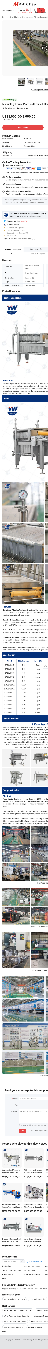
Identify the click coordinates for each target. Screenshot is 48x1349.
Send (22, 1131)
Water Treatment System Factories (16, 1316)
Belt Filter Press (29, 1270)
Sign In (5, 238)
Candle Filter (6, 1274)
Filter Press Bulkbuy (35, 1327)
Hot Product (6, 1266)
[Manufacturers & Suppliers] (24, 4)
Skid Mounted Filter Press (11, 1270)
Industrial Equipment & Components (20, 17)
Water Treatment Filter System (15, 1321)
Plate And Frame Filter (38, 1299)
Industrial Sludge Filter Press (14, 1299)
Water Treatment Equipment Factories (18, 1310)
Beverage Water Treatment (13, 1327)
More (4, 1331)
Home (4, 17)
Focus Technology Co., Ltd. (29, 1340)
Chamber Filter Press (31, 1266)
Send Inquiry (23, 127)
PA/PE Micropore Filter (32, 1274)
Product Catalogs (35, 1261)
